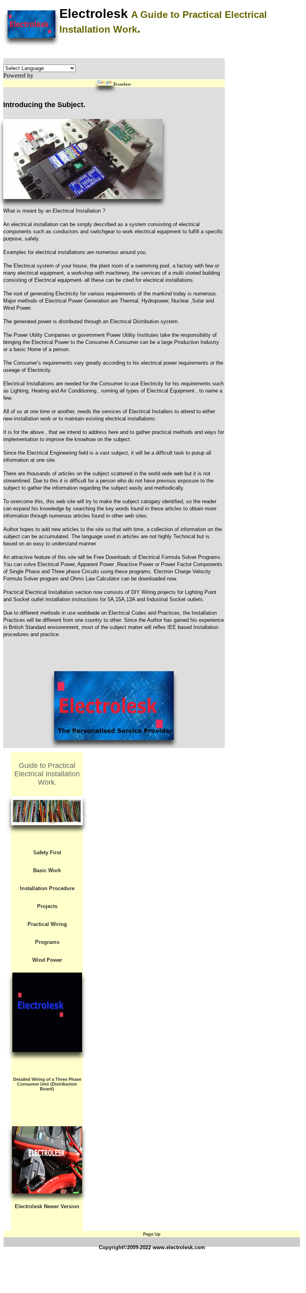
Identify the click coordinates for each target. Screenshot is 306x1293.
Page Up (152, 1234)
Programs (47, 942)
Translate (122, 84)
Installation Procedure (47, 888)
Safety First (47, 852)
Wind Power (47, 960)
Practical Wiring (47, 924)
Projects (47, 906)
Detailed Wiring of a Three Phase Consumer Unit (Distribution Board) (47, 1084)
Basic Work (47, 870)
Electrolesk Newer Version (47, 1206)
